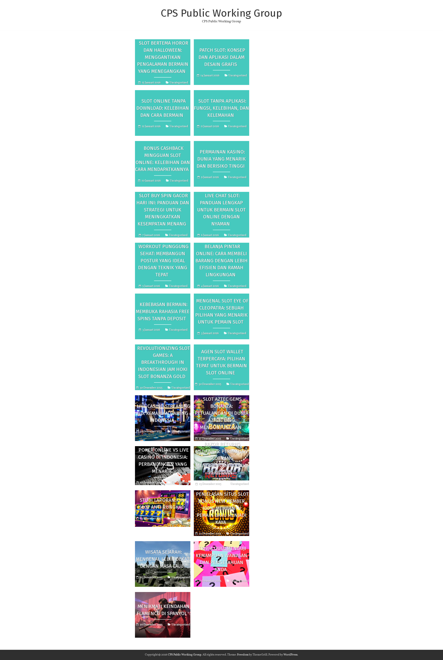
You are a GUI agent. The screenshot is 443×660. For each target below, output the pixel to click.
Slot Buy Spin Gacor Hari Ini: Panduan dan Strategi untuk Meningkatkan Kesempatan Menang (162, 210)
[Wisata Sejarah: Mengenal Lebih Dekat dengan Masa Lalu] (162, 543)
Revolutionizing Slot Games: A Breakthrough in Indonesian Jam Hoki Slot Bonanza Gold (163, 362)
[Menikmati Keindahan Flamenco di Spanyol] (162, 594)
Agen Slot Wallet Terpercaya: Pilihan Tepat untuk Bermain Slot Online (221, 362)
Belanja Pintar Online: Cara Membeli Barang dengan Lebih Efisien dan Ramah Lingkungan (221, 260)
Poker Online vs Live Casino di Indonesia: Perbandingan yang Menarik (163, 460)
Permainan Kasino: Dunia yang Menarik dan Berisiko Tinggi (221, 159)
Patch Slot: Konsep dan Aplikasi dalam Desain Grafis (221, 57)
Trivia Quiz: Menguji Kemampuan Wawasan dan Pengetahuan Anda (221, 558)
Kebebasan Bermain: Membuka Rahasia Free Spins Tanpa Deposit (162, 311)
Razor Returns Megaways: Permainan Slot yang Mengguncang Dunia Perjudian (221, 458)
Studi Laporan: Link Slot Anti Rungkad (163, 503)
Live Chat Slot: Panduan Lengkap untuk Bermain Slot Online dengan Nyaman (221, 210)
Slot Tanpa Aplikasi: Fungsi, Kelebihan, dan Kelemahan (221, 108)
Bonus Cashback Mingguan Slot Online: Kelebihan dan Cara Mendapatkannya (162, 158)
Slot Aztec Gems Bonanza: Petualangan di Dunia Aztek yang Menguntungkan (221, 413)
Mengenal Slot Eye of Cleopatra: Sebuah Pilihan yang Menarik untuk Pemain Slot (221, 311)
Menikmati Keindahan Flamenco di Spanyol (163, 609)
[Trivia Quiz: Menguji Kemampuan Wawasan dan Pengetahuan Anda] (221, 543)
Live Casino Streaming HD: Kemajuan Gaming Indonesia (163, 413)
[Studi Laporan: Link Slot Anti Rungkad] (162, 492)
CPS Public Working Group (221, 13)
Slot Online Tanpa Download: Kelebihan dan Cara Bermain (162, 108)
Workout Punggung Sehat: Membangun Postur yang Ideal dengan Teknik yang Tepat (163, 260)
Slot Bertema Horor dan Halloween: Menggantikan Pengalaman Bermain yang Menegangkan (162, 57)
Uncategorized (179, 83)
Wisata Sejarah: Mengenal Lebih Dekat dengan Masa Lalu (162, 559)
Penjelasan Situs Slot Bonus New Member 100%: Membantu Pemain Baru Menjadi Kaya (222, 508)
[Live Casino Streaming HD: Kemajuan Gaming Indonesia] (162, 397)
